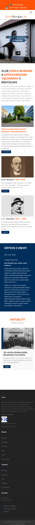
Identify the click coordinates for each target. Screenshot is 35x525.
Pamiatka (4, 446)
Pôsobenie (4, 442)
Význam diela (5, 459)
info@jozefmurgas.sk (10, 506)
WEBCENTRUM (20, 524)
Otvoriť (7, 366)
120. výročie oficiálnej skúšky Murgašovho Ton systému (15, 353)
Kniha (3, 450)
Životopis (4, 438)
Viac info (5, 191)
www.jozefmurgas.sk (9, 509)
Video (3, 455)
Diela (2, 479)
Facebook (6, 511)
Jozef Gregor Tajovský (17, 7)
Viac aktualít (6, 152)
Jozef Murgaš (17, 5)
